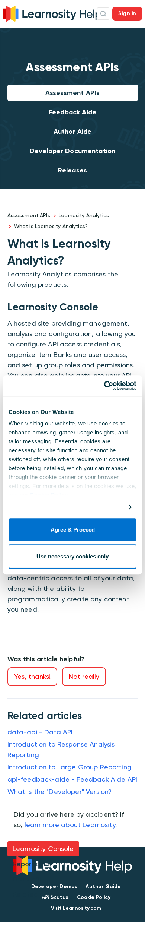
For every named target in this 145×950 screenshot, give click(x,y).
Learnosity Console (43, 848)
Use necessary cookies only (72, 557)
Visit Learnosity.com (76, 908)
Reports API (31, 864)
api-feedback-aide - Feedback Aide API (72, 779)
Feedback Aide (72, 112)
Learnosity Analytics (84, 215)
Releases (72, 170)
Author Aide (73, 131)
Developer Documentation (72, 151)
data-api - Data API (40, 732)
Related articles (38, 894)
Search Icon (103, 13)
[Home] (52, 13)
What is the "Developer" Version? (59, 791)
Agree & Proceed (73, 529)
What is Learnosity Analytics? (51, 226)
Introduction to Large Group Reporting (69, 767)
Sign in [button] (127, 13)
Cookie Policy (94, 897)
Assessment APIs (72, 93)
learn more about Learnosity (70, 825)
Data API (27, 879)
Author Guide (103, 886)
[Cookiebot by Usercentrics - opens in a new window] (104, 385)
